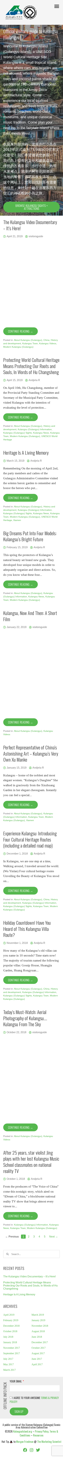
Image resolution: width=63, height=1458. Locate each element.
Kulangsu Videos (47, 343)
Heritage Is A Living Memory (19, 1294)
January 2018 (10, 1342)
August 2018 (38, 1331)
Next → (53, 1236)
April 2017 (37, 1364)
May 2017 (8, 1364)
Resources (38, 1435)
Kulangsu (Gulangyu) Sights (17, 432)
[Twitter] (38, 1450)
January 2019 (38, 1320)
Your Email (16, 1381)
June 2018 (37, 1336)
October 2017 (39, 1347)
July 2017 (8, 1358)
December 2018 (11, 1325)
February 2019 (10, 1320)
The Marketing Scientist (49, 1442)
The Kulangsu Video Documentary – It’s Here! (29, 1276)
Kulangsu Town (30, 343)
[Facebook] (25, 1450)
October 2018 (10, 1331)
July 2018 (8, 1336)
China (46, 340)
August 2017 (38, 1353)
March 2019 (38, 1314)
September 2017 (11, 1353)
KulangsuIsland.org (22, 1431)
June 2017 (37, 1358)
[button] (57, 6)
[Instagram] (31, 1450)
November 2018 (40, 1325)
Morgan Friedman (24, 1442)
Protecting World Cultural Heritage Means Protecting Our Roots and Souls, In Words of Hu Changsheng (30, 1285)
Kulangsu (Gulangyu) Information (35, 429)
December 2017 (40, 1342)
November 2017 (11, 1347)
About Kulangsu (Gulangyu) (28, 340)
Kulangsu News (41, 432)
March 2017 (9, 1369)
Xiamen (17, 520)
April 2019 (8, 1314)
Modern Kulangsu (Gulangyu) (18, 347)
